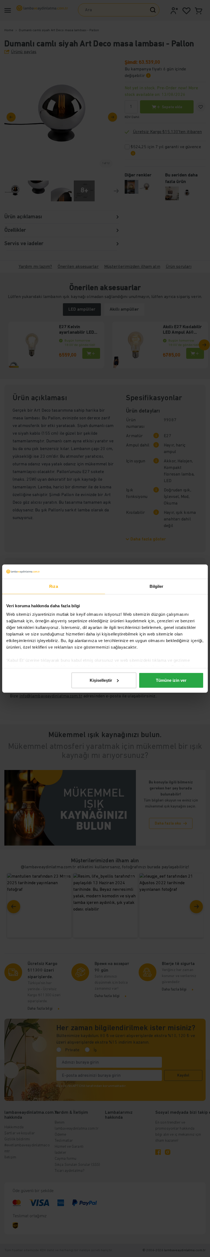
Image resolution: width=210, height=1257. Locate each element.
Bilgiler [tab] (157, 586)
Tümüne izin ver (171, 680)
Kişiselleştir (101, 680)
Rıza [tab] (53, 586)
